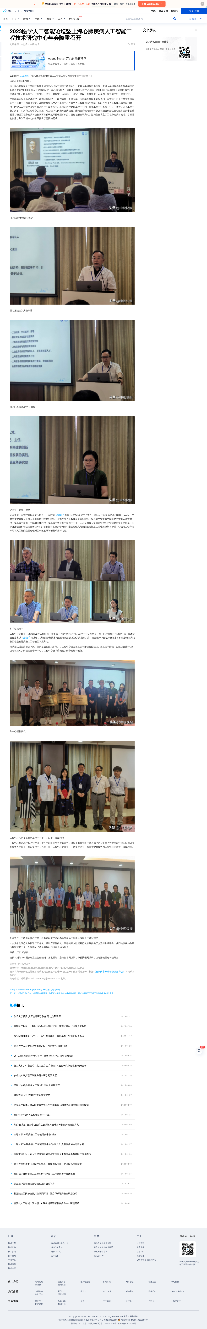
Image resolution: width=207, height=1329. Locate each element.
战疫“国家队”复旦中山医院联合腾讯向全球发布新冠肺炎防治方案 (46, 1124)
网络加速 (130, 1281)
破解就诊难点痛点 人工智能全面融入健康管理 (37, 1085)
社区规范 (140, 1243)
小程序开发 (176, 1300)
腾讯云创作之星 (100, 1251)
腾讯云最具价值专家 (102, 1243)
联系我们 (140, 1251)
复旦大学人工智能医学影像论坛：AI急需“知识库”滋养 (40, 1045)
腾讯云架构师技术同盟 (103, 1247)
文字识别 (107, 1300)
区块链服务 (85, 1281)
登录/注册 (194, 11)
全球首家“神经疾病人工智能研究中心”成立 (35, 1134)
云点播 (129, 1300)
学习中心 (12, 1259)
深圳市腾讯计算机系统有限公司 (72, 1319)
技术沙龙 (12, 1251)
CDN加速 (107, 1291)
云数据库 (152, 1281)
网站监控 (39, 1303)
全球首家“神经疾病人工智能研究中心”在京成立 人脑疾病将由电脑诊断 (49, 1144)
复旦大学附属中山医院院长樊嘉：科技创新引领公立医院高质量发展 (48, 1163)
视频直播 (62, 1284)
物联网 (59, 515)
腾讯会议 (62, 1291)
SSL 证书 (39, 1294)
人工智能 (24, 75)
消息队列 (107, 1281)
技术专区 (12, 1268)
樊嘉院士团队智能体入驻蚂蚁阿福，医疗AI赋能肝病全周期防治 (45, 1193)
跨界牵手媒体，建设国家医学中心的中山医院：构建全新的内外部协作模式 (51, 1104)
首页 (5, 18)
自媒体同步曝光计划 (59, 1243)
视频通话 (130, 1291)
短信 (82, 1300)
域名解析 (175, 1281)
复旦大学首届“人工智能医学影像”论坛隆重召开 (37, 1016)
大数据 (25, 637)
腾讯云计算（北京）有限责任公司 (85, 1323)
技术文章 (12, 1243)
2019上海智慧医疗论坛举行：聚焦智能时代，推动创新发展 (43, 1055)
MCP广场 (74, 18)
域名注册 (39, 1281)
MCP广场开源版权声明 (147, 1259)
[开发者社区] (27, 11)
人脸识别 (39, 1291)
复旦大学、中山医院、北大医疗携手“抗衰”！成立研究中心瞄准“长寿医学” (50, 1065)
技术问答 (12, 1247)
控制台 (174, 10)
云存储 (38, 1284)
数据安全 (39, 1300)
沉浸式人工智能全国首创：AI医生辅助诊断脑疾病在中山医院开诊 (46, 1203)
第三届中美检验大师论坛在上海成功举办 (34, 1183)
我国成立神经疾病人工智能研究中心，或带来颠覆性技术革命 (44, 1173)
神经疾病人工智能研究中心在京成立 (32, 1095)
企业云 (83, 1291)
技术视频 (12, 1255)
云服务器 (62, 1281)
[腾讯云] (9, 11)
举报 (133, 44)
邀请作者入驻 (57, 1247)
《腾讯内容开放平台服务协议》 (109, 971)
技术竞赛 (55, 1255)
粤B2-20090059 (111, 1319)
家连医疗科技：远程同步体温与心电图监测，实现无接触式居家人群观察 (50, 1026)
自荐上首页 (56, 1251)
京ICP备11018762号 (127, 1323)
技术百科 (12, 1264)
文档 (153, 10)
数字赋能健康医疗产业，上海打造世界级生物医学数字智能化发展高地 (49, 1036)
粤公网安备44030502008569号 (135, 1319)
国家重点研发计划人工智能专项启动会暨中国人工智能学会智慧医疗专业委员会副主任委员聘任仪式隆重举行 (54, 1154)
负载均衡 (62, 1300)
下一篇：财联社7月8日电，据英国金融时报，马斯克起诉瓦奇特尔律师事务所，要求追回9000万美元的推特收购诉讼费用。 (62, 993)
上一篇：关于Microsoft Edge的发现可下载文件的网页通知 (35, 989)
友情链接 (140, 1255)
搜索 (174, 18)
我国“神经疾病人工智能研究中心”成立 (33, 1114)
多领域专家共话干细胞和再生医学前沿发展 (35, 1075)
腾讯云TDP (99, 1255)
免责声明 (140, 1247)
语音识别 (62, 1294)
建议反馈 (163, 10)
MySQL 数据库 (177, 1291)
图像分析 (152, 1291)
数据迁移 (62, 1303)
